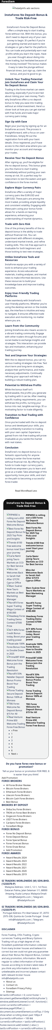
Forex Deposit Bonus (17, 836)
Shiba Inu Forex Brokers (18, 809)
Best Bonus (12, 801)
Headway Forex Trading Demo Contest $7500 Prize (34, 620)
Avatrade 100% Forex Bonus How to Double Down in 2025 (34, 648)
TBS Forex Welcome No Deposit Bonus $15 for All (34, 708)
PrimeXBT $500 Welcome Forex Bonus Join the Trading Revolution (34, 663)
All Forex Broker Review (18, 785)
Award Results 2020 (16, 870)
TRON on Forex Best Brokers (21, 812)
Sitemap (10, 991)
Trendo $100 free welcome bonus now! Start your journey (35, 546)
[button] (26, 490)
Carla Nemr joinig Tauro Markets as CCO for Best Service (34, 560)
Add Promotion (10, 777)
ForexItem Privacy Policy (18, 988)
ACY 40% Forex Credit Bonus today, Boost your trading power (34, 634)
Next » (14, 753)
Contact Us (12, 984)
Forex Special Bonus (16, 840)
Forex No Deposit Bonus (18, 833)
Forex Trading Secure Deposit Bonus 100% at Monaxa (34, 694)
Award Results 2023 (16, 860)
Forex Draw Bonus (15, 846)
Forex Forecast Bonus (17, 843)
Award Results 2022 (16, 864)
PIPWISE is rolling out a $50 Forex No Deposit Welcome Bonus (35, 519)
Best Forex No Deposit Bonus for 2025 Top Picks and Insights (34, 533)
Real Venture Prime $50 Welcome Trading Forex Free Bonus (35, 721)
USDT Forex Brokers (16, 819)
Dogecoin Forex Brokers (18, 816)
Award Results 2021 (16, 867)
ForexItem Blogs (14, 826)
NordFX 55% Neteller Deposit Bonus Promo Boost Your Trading (35, 680)
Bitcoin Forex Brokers (17, 788)
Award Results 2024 (16, 857)
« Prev (14, 730)
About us (11, 981)
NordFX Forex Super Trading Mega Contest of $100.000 (35, 607)
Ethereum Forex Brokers (19, 791)
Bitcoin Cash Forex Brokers (20, 798)
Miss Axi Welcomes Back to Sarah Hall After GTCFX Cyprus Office (34, 575)
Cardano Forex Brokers (18, 822)
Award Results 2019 (16, 874)
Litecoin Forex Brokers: (18, 795)
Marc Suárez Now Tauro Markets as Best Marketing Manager (35, 592)
